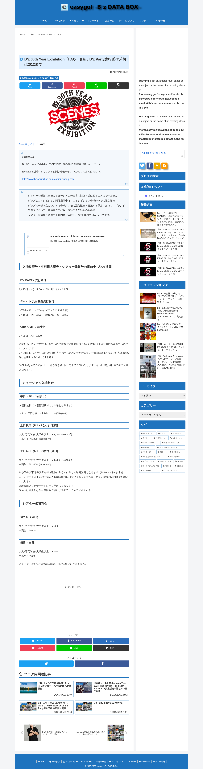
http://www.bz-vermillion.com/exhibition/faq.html (48, 179)
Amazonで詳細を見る (154, 152)
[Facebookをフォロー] (102, 663)
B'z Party (55, 78)
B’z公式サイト (27, 144)
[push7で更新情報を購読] (157, 166)
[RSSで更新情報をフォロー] (164, 166)
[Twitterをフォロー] (46, 663)
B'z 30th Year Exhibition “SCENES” (34, 78)
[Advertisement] (74, 44)
